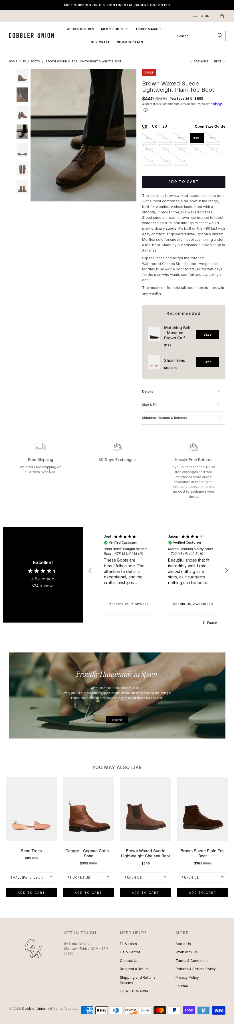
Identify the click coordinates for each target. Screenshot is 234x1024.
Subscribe (117, 534)
